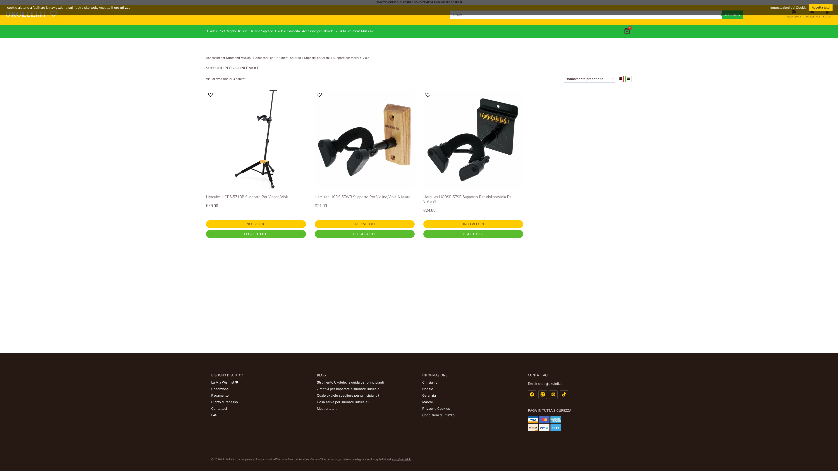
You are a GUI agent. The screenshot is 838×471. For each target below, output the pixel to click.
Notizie (427, 389)
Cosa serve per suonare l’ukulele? (343, 402)
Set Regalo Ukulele (233, 31)
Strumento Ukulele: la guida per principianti (350, 382)
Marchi (427, 402)
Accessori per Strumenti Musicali (229, 58)
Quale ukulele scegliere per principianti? (348, 395)
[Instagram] (542, 394)
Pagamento (220, 395)
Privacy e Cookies (436, 408)
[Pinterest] (553, 394)
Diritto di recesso (224, 402)
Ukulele (212, 31)
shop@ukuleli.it (401, 459)
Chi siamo (430, 382)
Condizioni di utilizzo (438, 415)
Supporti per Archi (317, 58)
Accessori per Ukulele (317, 31)
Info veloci (256, 224)
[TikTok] (564, 394)
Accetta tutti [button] (820, 7)
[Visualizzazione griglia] (620, 79)
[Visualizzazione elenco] (628, 79)
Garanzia (429, 395)
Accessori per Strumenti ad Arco (278, 58)
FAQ (214, 415)
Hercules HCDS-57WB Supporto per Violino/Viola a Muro (362, 196)
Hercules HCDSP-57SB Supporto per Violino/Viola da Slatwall (467, 199)
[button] (336, 31)
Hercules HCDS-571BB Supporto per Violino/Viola (247, 196)
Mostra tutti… (327, 408)
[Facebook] (532, 394)
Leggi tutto (255, 234)
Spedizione (793, 16)
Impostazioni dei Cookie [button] (788, 8)
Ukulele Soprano (261, 31)
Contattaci (812, 16)
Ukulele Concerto (287, 31)
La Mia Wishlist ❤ (224, 382)
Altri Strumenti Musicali (356, 31)
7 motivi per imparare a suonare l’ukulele (348, 389)
